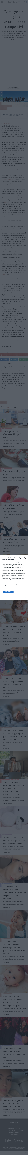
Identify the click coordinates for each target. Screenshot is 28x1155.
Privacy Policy (22, 597)
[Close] (25, 558)
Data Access (14, 597)
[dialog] (14, 577)
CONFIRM (8, 591)
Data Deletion (5, 597)
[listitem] (14, 584)
